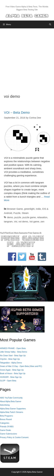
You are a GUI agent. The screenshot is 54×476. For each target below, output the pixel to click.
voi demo (23, 221)
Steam (25, 213)
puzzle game (29, 217)
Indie (38, 209)
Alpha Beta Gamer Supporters (13, 408)
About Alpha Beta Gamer (10, 401)
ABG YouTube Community (11, 398)
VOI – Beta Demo (17, 112)
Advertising (5, 405)
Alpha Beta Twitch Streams (11, 412)
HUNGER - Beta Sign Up (11, 377)
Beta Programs (6, 416)
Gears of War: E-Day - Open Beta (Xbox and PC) (21, 366)
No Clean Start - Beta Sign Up (13, 355)
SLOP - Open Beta (8, 380)
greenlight (29, 209)
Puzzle (16, 213)
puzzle (17, 217)
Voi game (34, 221)
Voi (15, 221)
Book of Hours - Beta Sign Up (12, 373)
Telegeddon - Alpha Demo (11, 363)
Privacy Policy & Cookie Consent (14, 437)
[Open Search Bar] (50, 24)
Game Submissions (8, 434)
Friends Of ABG (7, 426)
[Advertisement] (27, 59)
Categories (4, 423)
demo (10, 217)
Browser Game (15, 209)
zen (42, 221)
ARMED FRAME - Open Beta (13, 348)
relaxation (42, 217)
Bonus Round (6, 419)
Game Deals (5, 430)
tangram (8, 221)
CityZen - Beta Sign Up (10, 359)
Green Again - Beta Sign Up (12, 370)
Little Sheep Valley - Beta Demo (13, 352)
